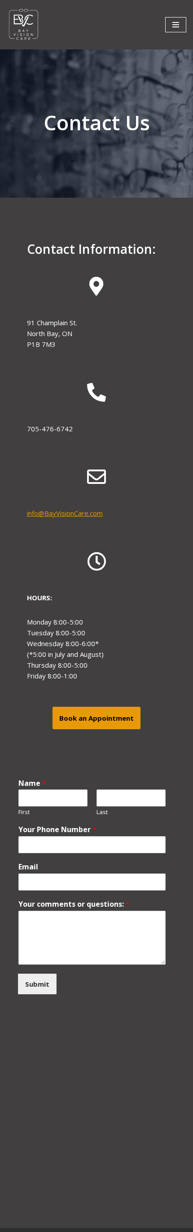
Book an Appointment (96, 717)
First (24, 812)
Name (32, 783)
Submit (37, 983)
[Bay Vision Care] (23, 24)
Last (102, 812)
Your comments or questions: (74, 904)
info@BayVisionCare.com (65, 513)
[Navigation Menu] (175, 24)
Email (28, 867)
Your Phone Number (57, 829)
